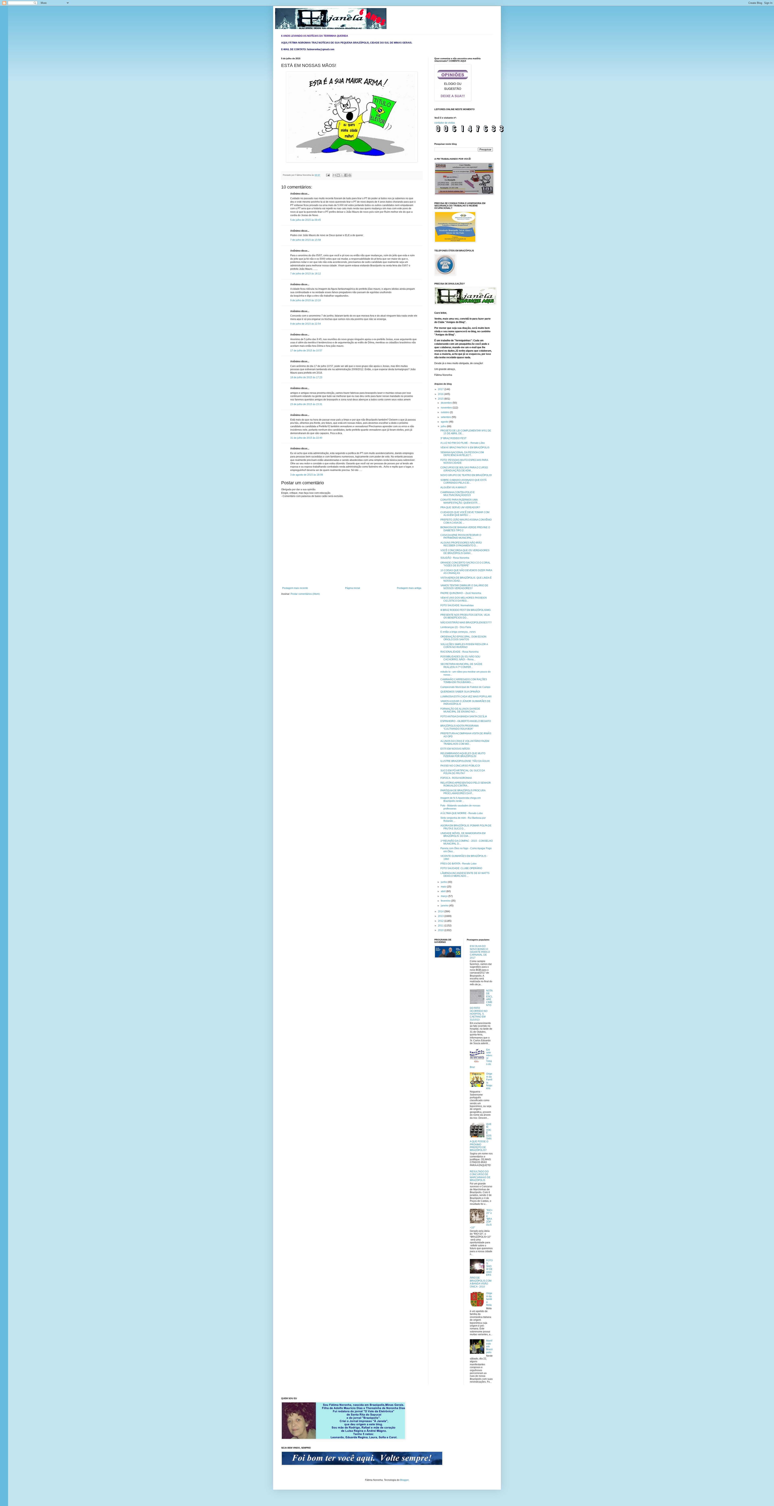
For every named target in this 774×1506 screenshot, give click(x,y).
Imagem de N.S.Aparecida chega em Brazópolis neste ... (460, 799)
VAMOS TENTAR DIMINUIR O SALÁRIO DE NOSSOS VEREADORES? (464, 587)
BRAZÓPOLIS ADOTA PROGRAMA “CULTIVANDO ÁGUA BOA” (459, 727)
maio (444, 886)
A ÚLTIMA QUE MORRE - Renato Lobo (461, 813)
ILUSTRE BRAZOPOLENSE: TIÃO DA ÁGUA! (465, 761)
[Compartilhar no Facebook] (346, 175)
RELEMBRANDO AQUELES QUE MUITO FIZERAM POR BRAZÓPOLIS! (462, 755)
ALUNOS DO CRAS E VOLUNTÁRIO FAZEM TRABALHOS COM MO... (464, 742)
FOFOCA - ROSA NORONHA (456, 778)
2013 (441, 916)
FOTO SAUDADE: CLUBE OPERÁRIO (461, 868)
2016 (441, 394)
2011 (441, 925)
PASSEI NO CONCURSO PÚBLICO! (460, 765)
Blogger (404, 1480)
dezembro (447, 402)
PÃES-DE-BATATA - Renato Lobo (458, 863)
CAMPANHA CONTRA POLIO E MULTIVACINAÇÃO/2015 (457, 494)
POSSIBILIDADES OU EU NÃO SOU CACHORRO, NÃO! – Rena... (460, 658)
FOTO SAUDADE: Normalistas (457, 605)
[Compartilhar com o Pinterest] (350, 175)
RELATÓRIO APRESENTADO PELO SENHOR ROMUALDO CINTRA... (465, 784)
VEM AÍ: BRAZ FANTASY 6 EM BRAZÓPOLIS (464, 447)
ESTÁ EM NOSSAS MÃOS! (455, 748)
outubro (445, 412)
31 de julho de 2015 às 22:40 (306, 437)
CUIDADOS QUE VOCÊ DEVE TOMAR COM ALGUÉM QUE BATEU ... (464, 514)
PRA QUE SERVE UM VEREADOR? (460, 507)
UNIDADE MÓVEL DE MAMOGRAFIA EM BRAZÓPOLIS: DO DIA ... (463, 834)
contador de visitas (444, 122)
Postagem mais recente (295, 588)
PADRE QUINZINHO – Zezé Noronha (460, 593)
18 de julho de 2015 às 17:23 (306, 377)
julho (444, 426)
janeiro (445, 905)
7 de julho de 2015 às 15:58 (305, 240)
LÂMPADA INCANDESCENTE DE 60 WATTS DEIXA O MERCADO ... (464, 874)
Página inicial (352, 588)
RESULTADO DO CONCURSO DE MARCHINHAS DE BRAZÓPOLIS (480, 1176)
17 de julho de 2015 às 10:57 (306, 350)
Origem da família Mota (489, 1299)
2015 (441, 398)
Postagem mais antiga (409, 588)
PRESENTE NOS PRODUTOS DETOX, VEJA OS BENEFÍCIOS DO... (465, 616)
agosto (445, 421)
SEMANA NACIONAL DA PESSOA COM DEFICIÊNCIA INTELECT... (462, 454)
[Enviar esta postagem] (327, 175)
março (444, 896)
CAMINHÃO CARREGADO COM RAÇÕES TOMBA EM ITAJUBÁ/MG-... (463, 681)
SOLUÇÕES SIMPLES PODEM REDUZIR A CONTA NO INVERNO (464, 646)
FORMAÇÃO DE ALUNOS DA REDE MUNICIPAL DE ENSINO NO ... (460, 710)
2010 (441, 930)
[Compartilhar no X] (342, 175)
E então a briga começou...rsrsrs (458, 631)
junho (444, 882)
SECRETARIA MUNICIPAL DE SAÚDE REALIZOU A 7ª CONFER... (461, 665)
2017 (441, 389)
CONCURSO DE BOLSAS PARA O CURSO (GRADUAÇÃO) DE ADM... (464, 469)
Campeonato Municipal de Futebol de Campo (465, 687)
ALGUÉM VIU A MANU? (453, 487)
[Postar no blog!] (338, 175)
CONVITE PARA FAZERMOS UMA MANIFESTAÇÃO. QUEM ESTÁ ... (460, 501)
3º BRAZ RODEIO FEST (453, 438)
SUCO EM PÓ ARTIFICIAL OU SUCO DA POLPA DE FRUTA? (462, 772)
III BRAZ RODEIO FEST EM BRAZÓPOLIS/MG (465, 610)
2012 (441, 921)
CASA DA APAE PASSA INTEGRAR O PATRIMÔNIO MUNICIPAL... (460, 536)
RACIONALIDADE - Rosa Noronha (459, 651)
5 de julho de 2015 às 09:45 (305, 220)
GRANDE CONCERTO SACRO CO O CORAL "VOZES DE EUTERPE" (465, 564)
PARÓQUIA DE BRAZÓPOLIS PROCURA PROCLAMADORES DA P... (462, 792)
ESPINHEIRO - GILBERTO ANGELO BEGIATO (465, 721)
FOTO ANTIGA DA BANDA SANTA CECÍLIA (463, 716)
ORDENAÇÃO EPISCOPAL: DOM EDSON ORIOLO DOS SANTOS (463, 638)
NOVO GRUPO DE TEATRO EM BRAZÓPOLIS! (466, 475)
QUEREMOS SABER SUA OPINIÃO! (460, 691)
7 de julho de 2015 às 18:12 (305, 273)
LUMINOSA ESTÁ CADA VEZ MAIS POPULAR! (466, 696)
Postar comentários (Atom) (305, 594)
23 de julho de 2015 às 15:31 (306, 404)
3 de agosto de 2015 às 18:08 (306, 474)
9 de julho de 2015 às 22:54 (305, 323)
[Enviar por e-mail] (334, 175)
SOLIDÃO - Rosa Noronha (454, 557)
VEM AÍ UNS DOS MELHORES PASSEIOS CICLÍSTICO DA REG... (463, 599)
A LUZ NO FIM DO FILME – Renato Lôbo (462, 443)
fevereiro (446, 900)
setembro (446, 417)
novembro (447, 407)
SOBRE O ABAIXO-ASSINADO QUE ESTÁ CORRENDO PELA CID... (463, 481)
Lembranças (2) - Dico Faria (455, 627)
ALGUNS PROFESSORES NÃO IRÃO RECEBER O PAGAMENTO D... (461, 544)
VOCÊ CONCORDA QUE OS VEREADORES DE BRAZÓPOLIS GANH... (464, 552)
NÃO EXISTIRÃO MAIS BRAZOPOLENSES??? (466, 622)
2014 (441, 911)
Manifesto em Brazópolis (489, 1346)
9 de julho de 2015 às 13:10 (305, 300)
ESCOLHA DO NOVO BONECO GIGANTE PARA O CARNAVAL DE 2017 (480, 952)
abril (443, 891)
